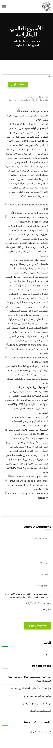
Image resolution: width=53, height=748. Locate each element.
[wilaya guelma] (46, 6)
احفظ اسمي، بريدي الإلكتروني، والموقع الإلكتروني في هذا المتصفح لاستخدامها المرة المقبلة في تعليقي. (26, 595)
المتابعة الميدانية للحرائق (40, 710)
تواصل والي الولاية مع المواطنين (36, 703)
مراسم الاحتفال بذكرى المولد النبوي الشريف (31, 688)
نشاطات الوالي (21, 41)
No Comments (17, 100)
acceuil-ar (36, 41)
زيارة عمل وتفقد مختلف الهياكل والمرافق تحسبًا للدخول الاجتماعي (29, 678)
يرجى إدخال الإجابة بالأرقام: (38, 603)
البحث (47, 643)
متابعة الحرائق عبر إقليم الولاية (37, 695)
